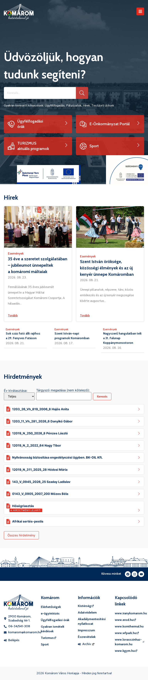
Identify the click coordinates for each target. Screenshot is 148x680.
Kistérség (84, 606)
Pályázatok (74, 105)
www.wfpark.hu (125, 633)
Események (16, 253)
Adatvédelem (87, 612)
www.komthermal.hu (129, 626)
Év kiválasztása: (15, 390)
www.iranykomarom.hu (129, 613)
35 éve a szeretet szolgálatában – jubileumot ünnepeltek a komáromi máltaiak (37, 265)
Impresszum (86, 630)
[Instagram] (134, 574)
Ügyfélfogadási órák (55, 620)
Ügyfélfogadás (55, 105)
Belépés (13, 640)
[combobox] (40, 93)
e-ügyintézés (50, 613)
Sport (45, 644)
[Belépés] (5, 640)
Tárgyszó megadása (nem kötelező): (63, 390)
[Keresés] (82, 93)
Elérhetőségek (51, 607)
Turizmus (47, 638)
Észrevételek (87, 637)
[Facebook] (128, 574)
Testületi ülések (102, 105)
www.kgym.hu (125, 651)
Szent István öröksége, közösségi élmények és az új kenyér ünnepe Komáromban (107, 268)
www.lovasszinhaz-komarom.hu (128, 642)
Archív (87, 644)
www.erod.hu (124, 620)
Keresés (102, 396)
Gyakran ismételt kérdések (52, 629)
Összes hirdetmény (21, 535)
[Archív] (79, 644)
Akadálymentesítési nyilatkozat (92, 621)
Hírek (86, 105)
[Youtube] (141, 574)
